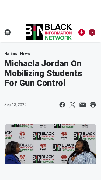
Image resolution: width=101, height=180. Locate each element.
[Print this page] (93, 104)
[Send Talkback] (81, 32)
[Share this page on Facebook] (62, 104)
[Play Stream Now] (92, 32)
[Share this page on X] (72, 104)
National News (17, 54)
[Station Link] (49, 32)
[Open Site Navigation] (7, 32)
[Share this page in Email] (82, 104)
